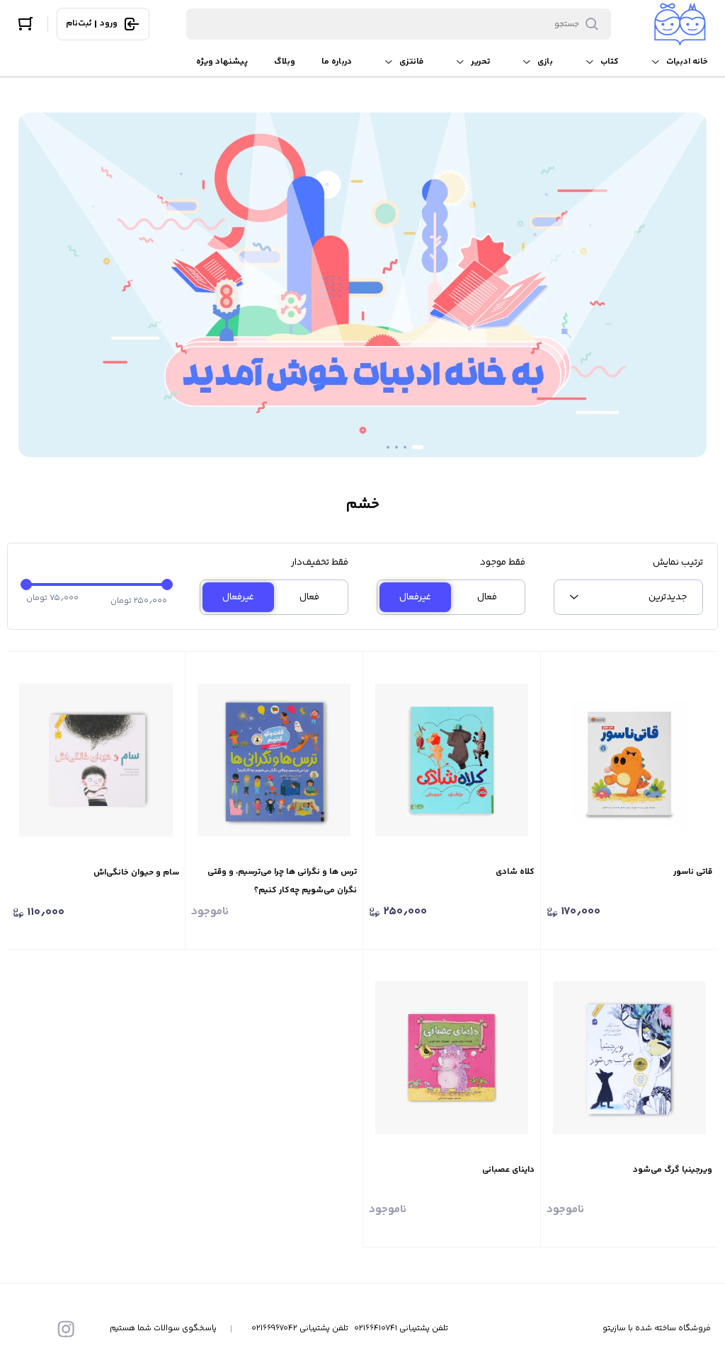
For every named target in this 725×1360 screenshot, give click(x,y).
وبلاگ (284, 62)
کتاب (609, 62)
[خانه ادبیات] (680, 24)
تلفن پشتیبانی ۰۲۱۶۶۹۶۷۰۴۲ (299, 1329)
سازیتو (614, 1328)
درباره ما (336, 62)
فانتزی (411, 62)
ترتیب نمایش (677, 562)
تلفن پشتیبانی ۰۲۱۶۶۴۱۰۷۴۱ (401, 1329)
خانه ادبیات (687, 62)
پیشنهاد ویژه (222, 62)
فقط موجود (502, 562)
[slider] (26, 584)
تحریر (480, 62)
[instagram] (65, 1328)
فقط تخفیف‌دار (319, 562)
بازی (545, 62)
